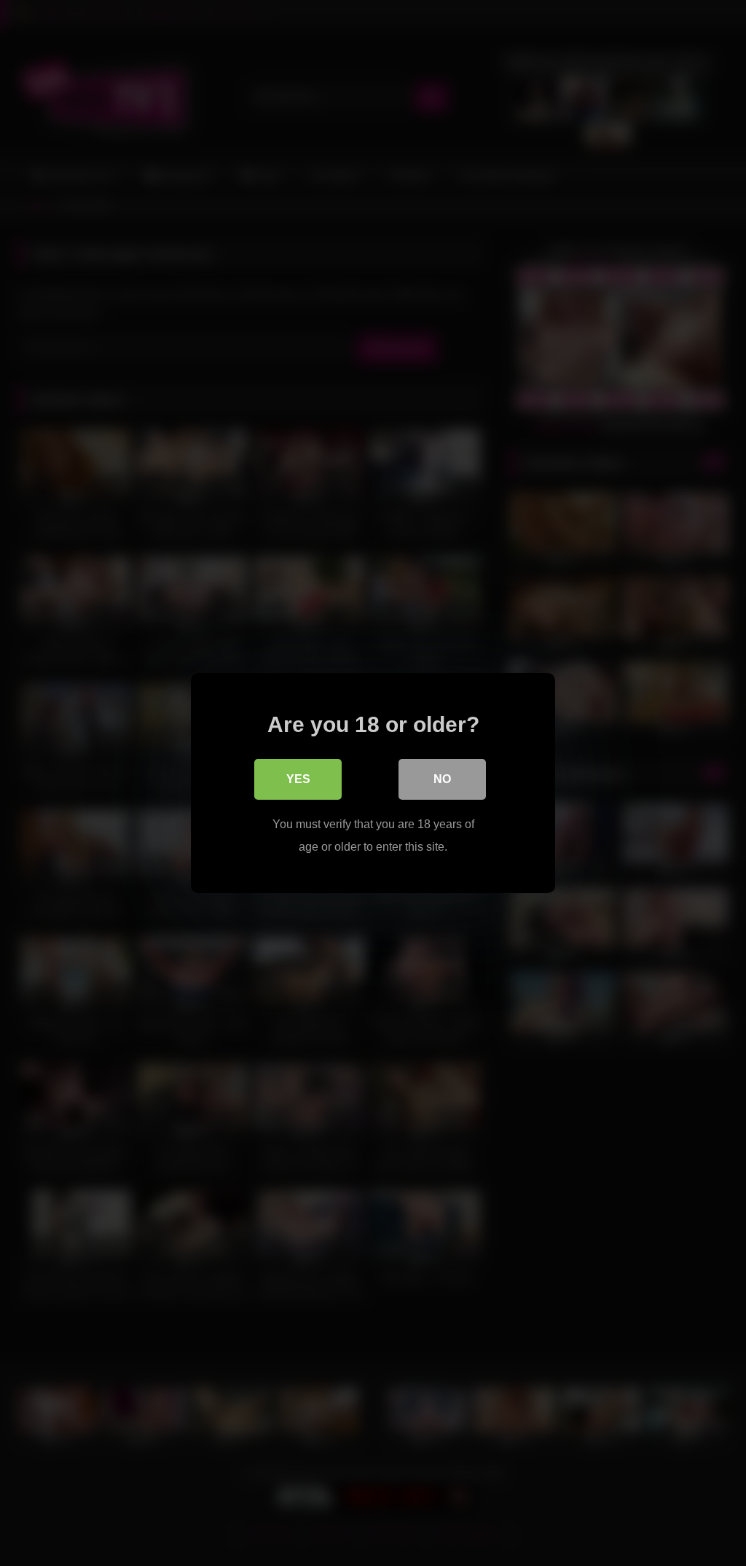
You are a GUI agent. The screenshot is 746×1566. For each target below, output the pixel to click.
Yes (298, 779)
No (442, 779)
